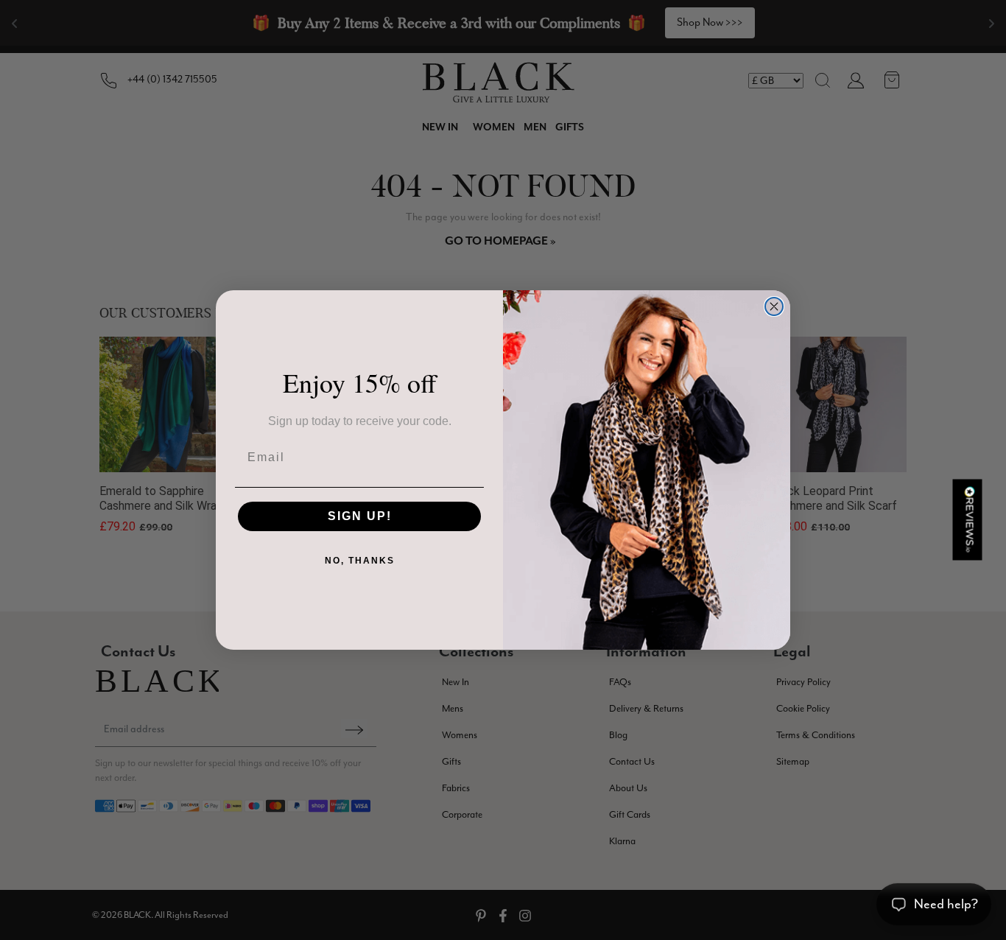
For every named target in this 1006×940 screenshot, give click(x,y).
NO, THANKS (360, 560)
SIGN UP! (360, 516)
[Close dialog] (774, 306)
